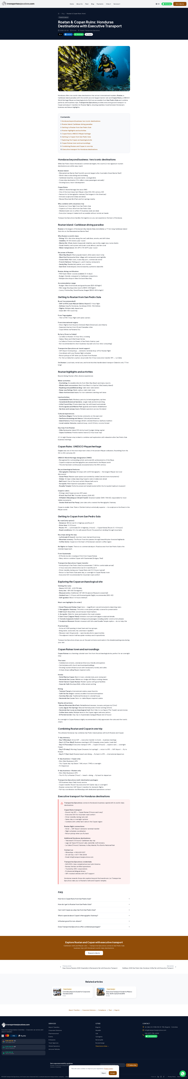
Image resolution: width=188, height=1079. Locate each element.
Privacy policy (108, 1068)
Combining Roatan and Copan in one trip (77, 146)
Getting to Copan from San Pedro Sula (76, 137)
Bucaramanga (100, 1043)
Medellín (98, 1030)
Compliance (102, 1010)
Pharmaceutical (54, 1033)
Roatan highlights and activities (74, 131)
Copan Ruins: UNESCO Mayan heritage (76, 134)
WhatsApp (80, 34)
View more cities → (102, 1046)
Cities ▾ (108, 4)
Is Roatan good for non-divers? (69, 921)
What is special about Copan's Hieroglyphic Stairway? (78, 915)
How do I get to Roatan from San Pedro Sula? (75, 904)
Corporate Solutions (89, 1010)
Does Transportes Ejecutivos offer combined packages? (79, 927)
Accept (112, 1073)
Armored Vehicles (54, 1049)
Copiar (90, 34)
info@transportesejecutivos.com (155, 1030)
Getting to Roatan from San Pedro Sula (76, 127)
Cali (97, 1033)
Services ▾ (117, 4)
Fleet (87, 4)
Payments (100, 4)
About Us (79, 4)
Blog (92, 4)
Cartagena (99, 1037)
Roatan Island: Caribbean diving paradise (77, 124)
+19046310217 (152, 1036)
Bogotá (117, 1010)
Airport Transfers (74, 1010)
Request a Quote (94, 953)
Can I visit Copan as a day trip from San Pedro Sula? (77, 910)
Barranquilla (99, 1040)
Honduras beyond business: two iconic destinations (81, 121)
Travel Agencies (53, 1043)
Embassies (52, 1040)
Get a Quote (180, 4)
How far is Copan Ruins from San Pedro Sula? (74, 899)
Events (51, 1037)
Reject (104, 1073)
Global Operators (54, 1046)
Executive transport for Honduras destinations (80, 149)
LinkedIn (69, 34)
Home (72, 4)
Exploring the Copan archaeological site (77, 140)
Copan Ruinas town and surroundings (76, 143)
